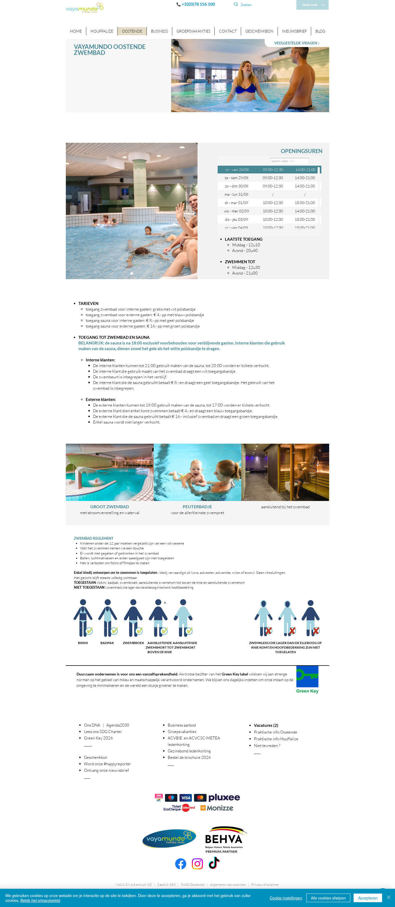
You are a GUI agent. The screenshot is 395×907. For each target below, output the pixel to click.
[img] (110, 484)
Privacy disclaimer (265, 885)
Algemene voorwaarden (228, 885)
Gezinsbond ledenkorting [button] (189, 750)
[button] (159, 31)
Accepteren (368, 898)
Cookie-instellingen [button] (286, 898)
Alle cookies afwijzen (328, 898)
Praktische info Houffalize (276, 738)
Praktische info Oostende (275, 732)
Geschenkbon (95, 757)
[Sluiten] (388, 898)
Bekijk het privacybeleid (40, 900)
